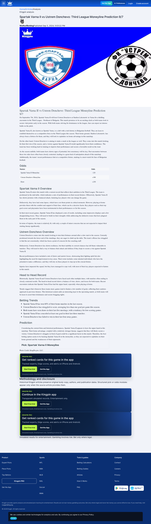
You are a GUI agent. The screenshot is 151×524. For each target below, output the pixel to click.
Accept (13, 518)
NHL (41, 481)
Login (130, 3)
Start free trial (29, 369)
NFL (41, 463)
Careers (117, 469)
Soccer (42, 487)
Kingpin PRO (19, 481)
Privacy (117, 475)
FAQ (78, 487)
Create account (142, 3)
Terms (116, 481)
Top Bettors (6, 475)
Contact (117, 463)
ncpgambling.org (7, 505)
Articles (29, 9)
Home (22, 9)
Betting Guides (82, 469)
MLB (41, 475)
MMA (41, 493)
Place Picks (6, 469)
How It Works (82, 481)
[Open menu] (3, 3)
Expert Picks (7, 463)
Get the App (106, 3)
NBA (41, 469)
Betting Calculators (84, 463)
